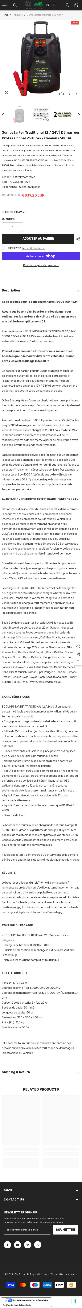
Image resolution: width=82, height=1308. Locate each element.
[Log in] (67, 5)
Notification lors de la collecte (17, 1305)
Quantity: (8, 219)
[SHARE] (77, 239)
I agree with (14, 248)
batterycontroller (24, 177)
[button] (69, 94)
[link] (21, 1154)
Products (18, 14)
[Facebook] (7, 1244)
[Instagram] (17, 1244)
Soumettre (65, 1229)
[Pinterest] (27, 1244)
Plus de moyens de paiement (41, 265)
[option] (41, 59)
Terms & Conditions (33, 248)
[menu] (4, 5)
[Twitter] (37, 1244)
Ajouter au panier (38, 238)
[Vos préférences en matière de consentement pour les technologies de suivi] (75, 1301)
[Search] (15, 5)
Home (5, 14)
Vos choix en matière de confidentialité (30, 1300)
